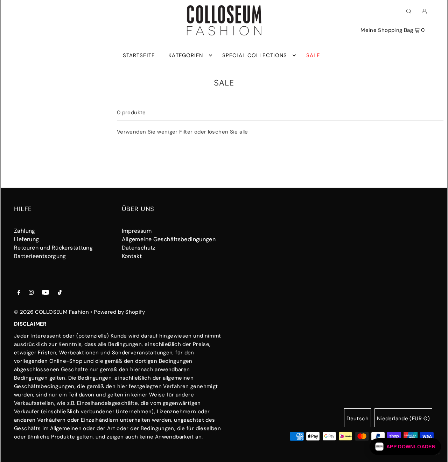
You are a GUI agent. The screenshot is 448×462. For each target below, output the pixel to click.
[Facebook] (19, 293)
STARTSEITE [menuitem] (139, 55)
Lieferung (26, 239)
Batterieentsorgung (40, 256)
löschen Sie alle (228, 131)
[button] (405, 446)
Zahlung (24, 231)
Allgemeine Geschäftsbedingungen (169, 239)
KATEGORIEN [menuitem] (185, 55)
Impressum (137, 231)
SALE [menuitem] (313, 55)
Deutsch (357, 418)
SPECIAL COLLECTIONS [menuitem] (254, 55)
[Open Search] (408, 11)
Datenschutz (138, 247)
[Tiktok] (60, 293)
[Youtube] (45, 293)
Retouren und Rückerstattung (53, 247)
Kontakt (132, 256)
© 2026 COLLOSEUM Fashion (51, 311)
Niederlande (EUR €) (403, 418)
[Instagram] (31, 293)
